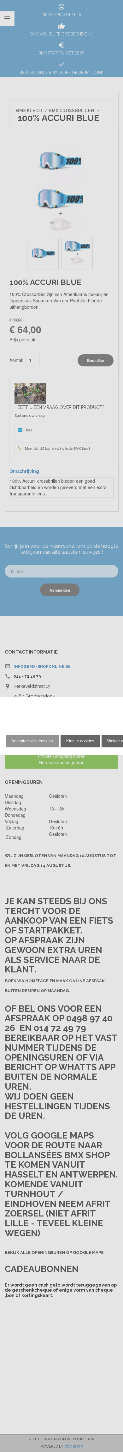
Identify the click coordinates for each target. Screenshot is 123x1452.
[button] (32, 741)
